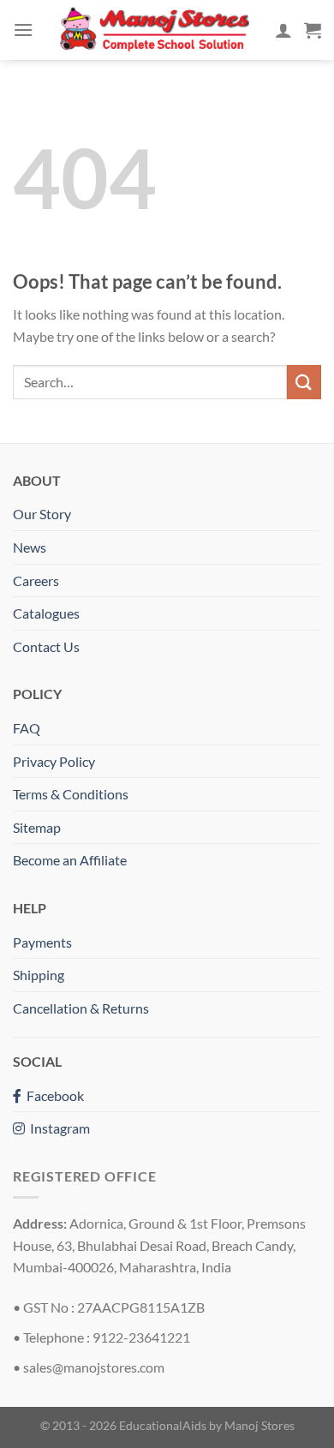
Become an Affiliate (70, 860)
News (29, 547)
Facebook (52, 1095)
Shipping (38, 974)
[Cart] (312, 30)
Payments (42, 942)
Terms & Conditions (70, 794)
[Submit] (304, 381)
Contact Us (46, 646)
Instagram (57, 1128)
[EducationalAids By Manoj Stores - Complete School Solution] (154, 29)
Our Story (42, 514)
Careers (36, 580)
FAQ (26, 728)
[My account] (283, 30)
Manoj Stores (259, 1425)
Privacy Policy (54, 761)
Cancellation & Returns (81, 1008)
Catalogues (46, 613)
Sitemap (37, 827)
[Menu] (23, 30)
